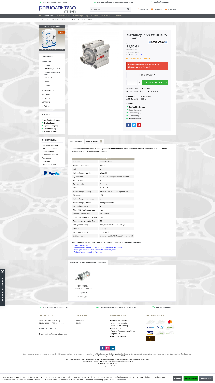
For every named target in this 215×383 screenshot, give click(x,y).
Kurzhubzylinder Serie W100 (52, 73)
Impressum (46, 161)
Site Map (79, 323)
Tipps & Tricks (47, 98)
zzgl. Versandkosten (139, 55)
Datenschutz (46, 158)
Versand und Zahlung (50, 155)
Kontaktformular (48, 151)
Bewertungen (93, 141)
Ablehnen (177, 378)
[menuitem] (170, 9)
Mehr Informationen (118, 379)
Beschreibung (76, 141)
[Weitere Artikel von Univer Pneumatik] (158, 42)
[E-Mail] (139, 125)
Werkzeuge (46, 94)
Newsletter (80, 320)
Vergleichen (133, 88)
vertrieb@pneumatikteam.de (56, 334)
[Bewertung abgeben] (136, 41)
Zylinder (47, 65)
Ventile (46, 81)
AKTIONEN (46, 102)
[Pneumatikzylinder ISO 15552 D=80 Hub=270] (82, 276)
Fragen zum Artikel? (136, 91)
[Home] (40, 16)
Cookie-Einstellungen (50, 145)
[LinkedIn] (112, 348)
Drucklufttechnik (48, 90)
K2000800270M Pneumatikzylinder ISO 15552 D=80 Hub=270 (82, 287)
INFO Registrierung (49, 164)
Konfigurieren (206, 378)
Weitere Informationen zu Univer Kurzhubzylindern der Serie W (98, 247)
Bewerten (154, 91)
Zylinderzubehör (49, 78)
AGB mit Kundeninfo (49, 148)
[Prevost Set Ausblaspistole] (52, 38)
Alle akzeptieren (191, 378)
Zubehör (46, 85)
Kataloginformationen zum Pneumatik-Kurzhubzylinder (94, 250)
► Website (46, 106)
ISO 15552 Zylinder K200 (52, 69)
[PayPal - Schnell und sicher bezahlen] (52, 173)
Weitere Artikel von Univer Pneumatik (88, 252)
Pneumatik (46, 61)
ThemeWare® (110, 366)
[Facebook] (128, 125)
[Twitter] (134, 125)
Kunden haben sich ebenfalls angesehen (88, 263)
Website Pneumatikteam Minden (123, 331)
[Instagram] (107, 348)
